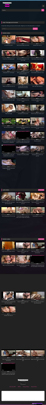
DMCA (19, 386)
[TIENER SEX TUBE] (23, 4)
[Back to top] (42, 401)
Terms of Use (34, 386)
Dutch (35, 403)
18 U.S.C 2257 (12, 386)
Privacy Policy (26, 386)
